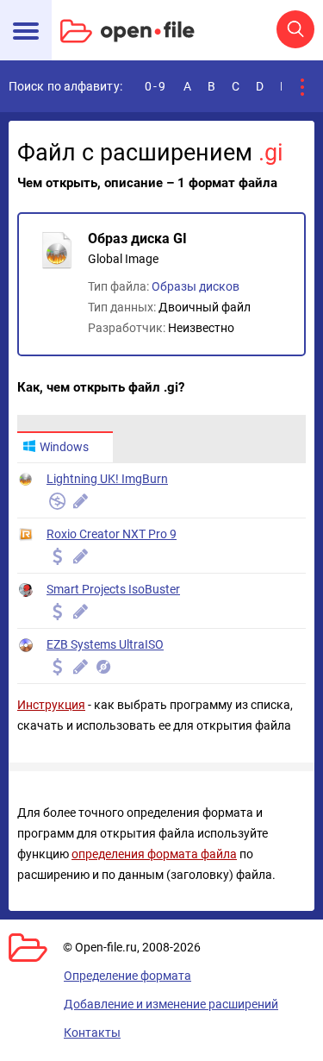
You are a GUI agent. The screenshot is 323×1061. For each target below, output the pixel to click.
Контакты (92, 1032)
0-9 (156, 86)
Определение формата (127, 976)
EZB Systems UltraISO (105, 644)
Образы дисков (195, 286)
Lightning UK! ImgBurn (107, 479)
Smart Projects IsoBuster (113, 589)
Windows (64, 447)
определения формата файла (154, 854)
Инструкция (51, 705)
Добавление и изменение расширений (171, 1004)
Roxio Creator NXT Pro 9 (112, 534)
